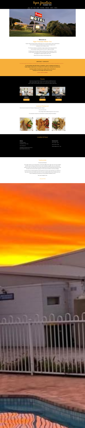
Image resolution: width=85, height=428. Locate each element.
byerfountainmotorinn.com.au (25, 148)
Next (84, 23)
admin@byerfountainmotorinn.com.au (26, 147)
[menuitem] (28, 8)
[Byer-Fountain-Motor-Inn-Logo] (42, 3)
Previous (1, 23)
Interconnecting (58, 96)
